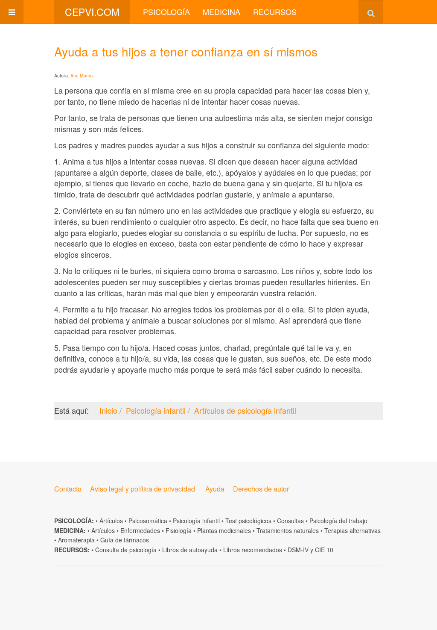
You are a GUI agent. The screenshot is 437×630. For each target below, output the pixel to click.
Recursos (275, 11)
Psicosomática (147, 520)
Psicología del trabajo (338, 520)
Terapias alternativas (352, 530)
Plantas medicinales (224, 530)
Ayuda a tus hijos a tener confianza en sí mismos (186, 51)
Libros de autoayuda (190, 549)
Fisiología (179, 530)
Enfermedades (140, 530)
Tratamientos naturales (287, 530)
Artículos (111, 520)
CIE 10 (324, 549)
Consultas (290, 520)
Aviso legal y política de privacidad (142, 489)
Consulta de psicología (126, 549)
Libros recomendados (252, 549)
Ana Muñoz (81, 75)
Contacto (68, 489)
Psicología (166, 11)
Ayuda (214, 489)
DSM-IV (298, 549)
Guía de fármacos (124, 540)
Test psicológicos (248, 520)
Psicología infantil (196, 520)
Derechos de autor (261, 489)
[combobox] (370, 12)
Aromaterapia (76, 540)
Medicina (221, 11)
